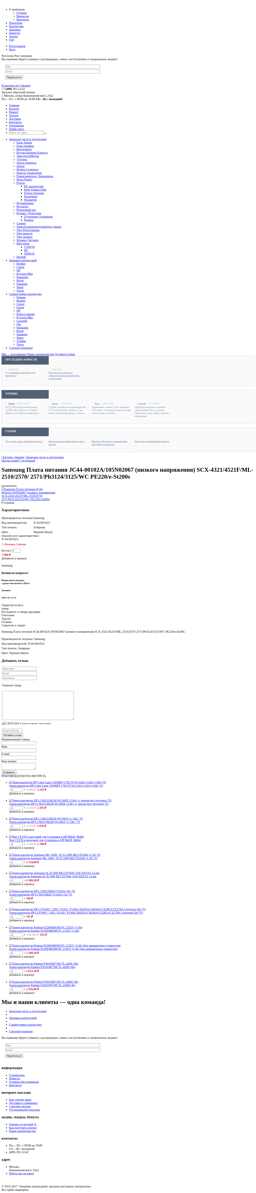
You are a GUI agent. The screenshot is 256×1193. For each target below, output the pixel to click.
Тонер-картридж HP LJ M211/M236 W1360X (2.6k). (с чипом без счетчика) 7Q (59, 803)
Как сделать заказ (20, 1099)
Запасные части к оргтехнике (45, 457)
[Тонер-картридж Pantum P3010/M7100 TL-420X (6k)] (43, 963)
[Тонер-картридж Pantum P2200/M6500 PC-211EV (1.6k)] (45, 927)
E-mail (5, 754)
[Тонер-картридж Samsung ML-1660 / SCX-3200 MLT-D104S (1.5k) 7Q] (54, 854)
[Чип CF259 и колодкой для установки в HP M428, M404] (46, 836)
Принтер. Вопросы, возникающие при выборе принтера (109, 443)
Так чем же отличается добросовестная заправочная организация (64, 375)
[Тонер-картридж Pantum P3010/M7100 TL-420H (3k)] (43, 981)
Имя (4, 746)
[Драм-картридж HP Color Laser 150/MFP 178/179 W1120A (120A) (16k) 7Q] (57, 782)
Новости (14, 1078)
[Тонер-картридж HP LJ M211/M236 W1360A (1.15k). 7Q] (46, 818)
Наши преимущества (22, 1131)
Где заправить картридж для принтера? (20, 374)
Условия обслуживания (24, 1081)
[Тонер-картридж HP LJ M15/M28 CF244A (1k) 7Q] (42, 891)
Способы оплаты (20, 1106)
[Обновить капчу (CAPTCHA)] (10, 723)
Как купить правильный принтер (152, 441)
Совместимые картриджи (25, 1024)
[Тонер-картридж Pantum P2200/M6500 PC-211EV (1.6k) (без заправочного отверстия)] (65, 945)
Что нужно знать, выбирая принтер (24, 441)
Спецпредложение (21, 1031)
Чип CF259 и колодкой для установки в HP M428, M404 (45, 840)
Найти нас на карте (21, 1173)
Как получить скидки (23, 1127)
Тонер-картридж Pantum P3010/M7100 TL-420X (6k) (42, 967)
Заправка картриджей (23, 1017)
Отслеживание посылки (24, 1109)
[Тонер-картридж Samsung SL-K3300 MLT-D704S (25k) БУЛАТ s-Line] (54, 873)
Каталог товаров (13, 457)
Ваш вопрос (9, 761)
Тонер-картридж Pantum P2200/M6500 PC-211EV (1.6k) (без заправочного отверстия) (63, 949)
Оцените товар (11, 685)
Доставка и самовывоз (23, 1103)
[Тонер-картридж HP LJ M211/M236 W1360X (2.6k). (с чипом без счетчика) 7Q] (60, 800)
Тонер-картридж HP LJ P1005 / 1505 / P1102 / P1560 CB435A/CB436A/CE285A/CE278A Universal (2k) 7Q (76, 912)
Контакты (15, 1085)
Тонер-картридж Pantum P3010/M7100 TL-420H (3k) (42, 985)
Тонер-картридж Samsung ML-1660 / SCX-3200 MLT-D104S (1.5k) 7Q (53, 858)
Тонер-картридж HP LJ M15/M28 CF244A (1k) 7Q (40, 894)
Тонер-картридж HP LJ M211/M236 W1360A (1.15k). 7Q (44, 822)
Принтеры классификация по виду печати (67, 443)
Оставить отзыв (13, 735)
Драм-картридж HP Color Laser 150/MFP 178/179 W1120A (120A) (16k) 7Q (56, 785)
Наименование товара (15, 739)
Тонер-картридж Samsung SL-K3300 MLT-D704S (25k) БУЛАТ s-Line (53, 876)
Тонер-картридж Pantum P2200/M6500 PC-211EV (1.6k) (44, 930)
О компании (17, 1075)
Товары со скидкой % (23, 1124)
